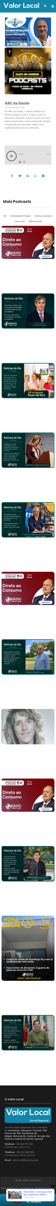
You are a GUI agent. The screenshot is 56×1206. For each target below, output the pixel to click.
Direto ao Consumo (43, 216)
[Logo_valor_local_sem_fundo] (21, 6)
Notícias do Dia (35, 221)
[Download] (20, 162)
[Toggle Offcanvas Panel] (53, 6)
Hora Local (20, 221)
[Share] (24, 162)
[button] (45, 6)
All (5, 216)
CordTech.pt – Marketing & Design (37, 1188)
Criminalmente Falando (20, 216)
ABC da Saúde (17, 103)
